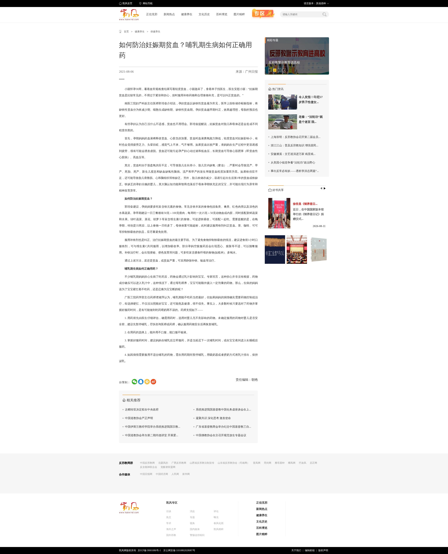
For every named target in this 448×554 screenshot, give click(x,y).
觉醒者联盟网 (168, 467)
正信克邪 (151, 14)
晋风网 (256, 463)
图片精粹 (239, 14)
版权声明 (323, 550)
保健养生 (155, 31)
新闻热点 (169, 14)
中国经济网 (162, 474)
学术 (168, 523)
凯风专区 (171, 502)
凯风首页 (127, 3)
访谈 (168, 511)
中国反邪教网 (147, 463)
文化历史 (204, 14)
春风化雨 (218, 523)
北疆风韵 (163, 463)
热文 (168, 517)
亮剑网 (267, 463)
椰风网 (291, 463)
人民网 (175, 474)
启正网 (313, 463)
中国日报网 (146, 474)
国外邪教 (171, 535)
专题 (192, 517)
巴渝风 (302, 463)
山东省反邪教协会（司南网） (234, 463)
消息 (192, 511)
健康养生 (186, 14)
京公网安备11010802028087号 (179, 550)
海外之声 (171, 529)
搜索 (324, 14)
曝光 (216, 517)
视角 (192, 523)
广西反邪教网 (179, 463)
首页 (126, 31)
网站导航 (148, 3)
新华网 (186, 474)
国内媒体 (195, 529)
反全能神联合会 (148, 467)
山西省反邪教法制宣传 (202, 463)
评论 (216, 511)
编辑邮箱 (310, 550)
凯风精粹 (218, 529)
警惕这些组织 (197, 535)
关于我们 (296, 550)
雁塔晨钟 (280, 463)
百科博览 (221, 14)
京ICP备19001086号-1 (149, 550)
